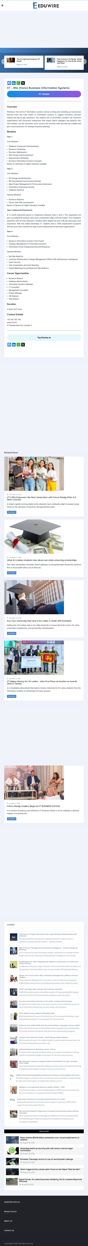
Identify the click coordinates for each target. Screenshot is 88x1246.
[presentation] (4, 61)
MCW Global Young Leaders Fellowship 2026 (36, 1013)
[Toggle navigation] (2, 5)
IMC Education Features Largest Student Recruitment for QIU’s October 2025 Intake (48, 1062)
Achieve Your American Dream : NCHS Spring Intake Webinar (43, 1037)
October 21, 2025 (14, 803)
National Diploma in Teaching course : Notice (37, 1049)
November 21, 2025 (15, 557)
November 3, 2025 (15, 678)
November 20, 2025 (15, 618)
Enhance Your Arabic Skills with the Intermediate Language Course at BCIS (49, 1025)
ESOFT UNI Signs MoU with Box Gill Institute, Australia (40, 989)
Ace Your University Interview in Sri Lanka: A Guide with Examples (45, 1001)
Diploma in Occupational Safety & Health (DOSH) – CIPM (42, 1087)
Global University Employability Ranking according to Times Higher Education (48, 1075)
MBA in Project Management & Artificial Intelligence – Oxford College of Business (48, 949)
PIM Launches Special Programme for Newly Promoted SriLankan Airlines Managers (48, 1112)
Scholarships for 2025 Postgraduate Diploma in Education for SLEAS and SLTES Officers (48, 962)
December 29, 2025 (15, 494)
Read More (11, 512)
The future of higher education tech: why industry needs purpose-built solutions (48, 935)
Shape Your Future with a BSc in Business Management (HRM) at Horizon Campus (48, 976)
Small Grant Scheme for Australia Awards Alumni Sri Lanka (41, 1099)
